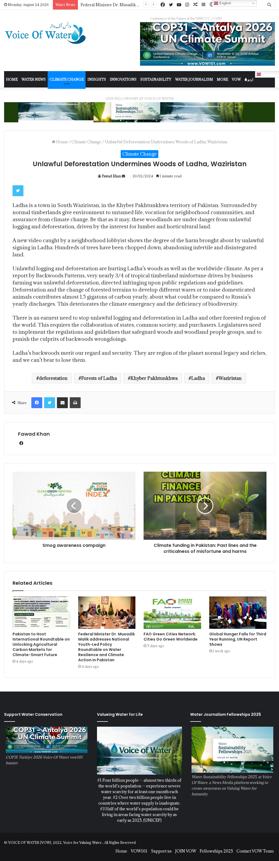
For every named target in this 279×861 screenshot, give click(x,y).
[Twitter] (171, 5)
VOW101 (139, 851)
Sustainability (155, 79)
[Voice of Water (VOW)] (46, 32)
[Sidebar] (203, 5)
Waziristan (230, 378)
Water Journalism (194, 79)
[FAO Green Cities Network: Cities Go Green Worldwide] (172, 612)
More (222, 79)
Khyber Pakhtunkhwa (154, 378)
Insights (96, 79)
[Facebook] (163, 5)
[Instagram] (187, 5)
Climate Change (67, 79)
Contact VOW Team (255, 851)
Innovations (123, 79)
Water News (34, 79)
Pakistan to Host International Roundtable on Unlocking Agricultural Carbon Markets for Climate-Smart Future (41, 644)
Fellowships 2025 (216, 851)
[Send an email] (123, 176)
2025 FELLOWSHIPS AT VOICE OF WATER (140, 98)
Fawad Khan (111, 176)
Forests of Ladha (99, 378)
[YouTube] (179, 5)
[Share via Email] (62, 402)
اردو (250, 79)
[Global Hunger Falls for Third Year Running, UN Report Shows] (238, 612)
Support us (161, 851)
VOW (236, 79)
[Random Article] (195, 5)
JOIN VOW (185, 851)
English (224, 3)
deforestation (53, 378)
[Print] (75, 402)
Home (61, 141)
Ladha (198, 378)
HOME (12, 79)
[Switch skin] (212, 5)
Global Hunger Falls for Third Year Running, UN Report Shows (237, 639)
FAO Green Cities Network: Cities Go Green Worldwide (133, 4)
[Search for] (269, 5)
